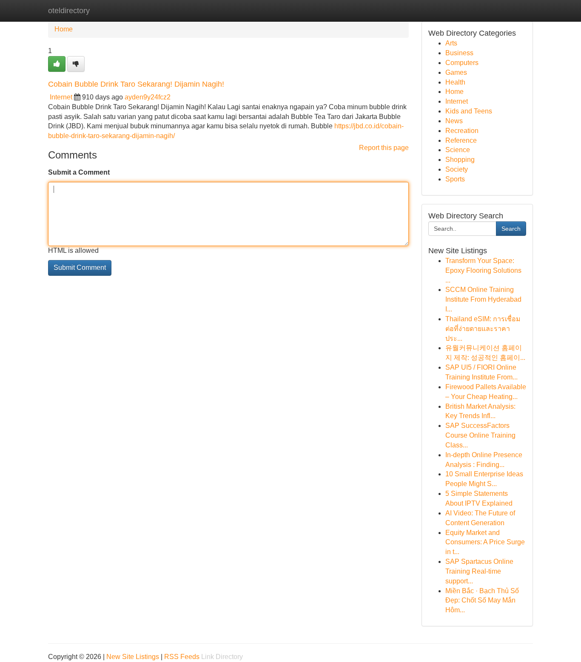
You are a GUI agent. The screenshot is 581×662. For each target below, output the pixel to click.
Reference (461, 140)
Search (511, 228)
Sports (455, 179)
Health (455, 82)
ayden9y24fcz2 (148, 97)
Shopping (460, 159)
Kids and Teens (468, 111)
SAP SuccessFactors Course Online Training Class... (480, 435)
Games (456, 72)
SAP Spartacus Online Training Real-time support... (479, 571)
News (454, 120)
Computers (461, 62)
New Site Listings (132, 656)
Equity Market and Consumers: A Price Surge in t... (485, 542)
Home (63, 29)
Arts (451, 43)
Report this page (384, 147)
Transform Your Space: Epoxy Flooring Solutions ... (483, 270)
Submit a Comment (79, 172)
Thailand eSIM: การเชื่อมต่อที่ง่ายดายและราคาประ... (483, 328)
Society (456, 169)
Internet (61, 97)
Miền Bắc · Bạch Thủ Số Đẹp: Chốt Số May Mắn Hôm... (482, 600)
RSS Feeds (181, 656)
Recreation (461, 130)
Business (459, 53)
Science (457, 149)
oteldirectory (69, 10)
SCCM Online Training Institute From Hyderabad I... (483, 299)
